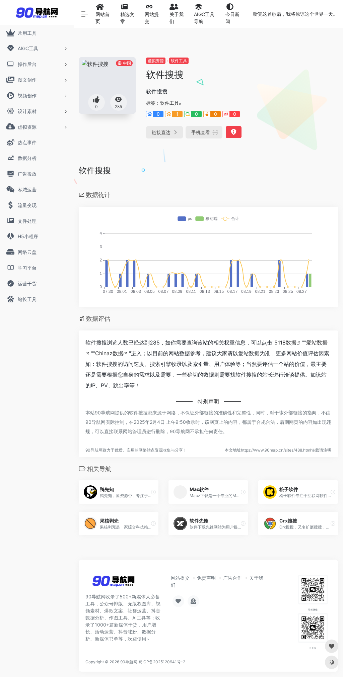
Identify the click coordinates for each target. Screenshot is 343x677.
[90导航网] (113, 583)
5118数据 (285, 342)
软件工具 (179, 60)
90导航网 (128, 661)
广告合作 (232, 578)
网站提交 (180, 578)
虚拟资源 (156, 60)
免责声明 (206, 578)
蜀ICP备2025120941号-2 (161, 661)
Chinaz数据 (109, 353)
